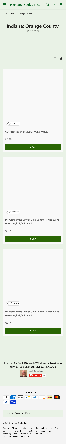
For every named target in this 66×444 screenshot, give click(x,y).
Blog (57, 428)
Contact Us (28, 428)
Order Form (20, 431)
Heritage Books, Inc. (18, 423)
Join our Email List (44, 428)
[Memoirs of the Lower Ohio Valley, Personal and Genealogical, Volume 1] (33, 187)
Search (6, 428)
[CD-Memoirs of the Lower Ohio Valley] (33, 99)
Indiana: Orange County (21, 14)
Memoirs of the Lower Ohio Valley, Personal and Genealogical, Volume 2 (32, 313)
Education (7, 431)
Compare (14, 123)
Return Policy (46, 431)
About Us (16, 428)
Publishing (32, 431)
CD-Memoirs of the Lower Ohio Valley (26, 132)
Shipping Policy (10, 433)
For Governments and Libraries (16, 436)
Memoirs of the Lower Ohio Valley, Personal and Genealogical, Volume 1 (32, 221)
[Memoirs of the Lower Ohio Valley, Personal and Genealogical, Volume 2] (33, 279)
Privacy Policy (25, 433)
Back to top (31, 392)
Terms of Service (41, 433)
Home (5, 14)
